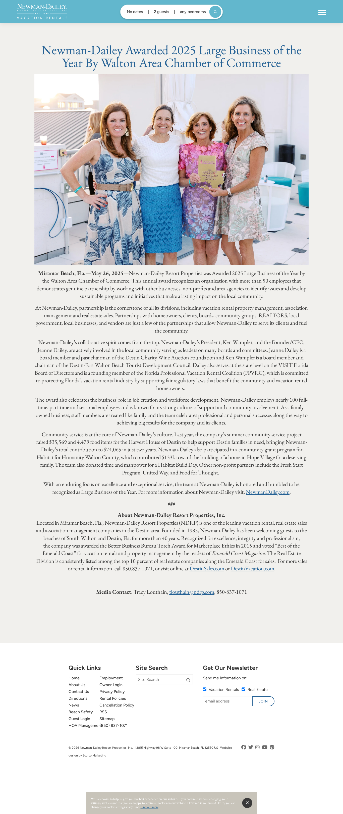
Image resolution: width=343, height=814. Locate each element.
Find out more (149, 807)
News (74, 705)
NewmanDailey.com (268, 492)
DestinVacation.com (252, 568)
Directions (78, 698)
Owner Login (111, 684)
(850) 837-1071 (113, 725)
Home (74, 678)
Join (263, 701)
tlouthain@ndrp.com (191, 591)
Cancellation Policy (116, 705)
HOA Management (85, 725)
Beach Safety (81, 712)
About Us (77, 684)
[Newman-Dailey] (42, 11)
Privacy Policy (112, 691)
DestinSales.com (207, 568)
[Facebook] (244, 747)
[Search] (188, 680)
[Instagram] (258, 747)
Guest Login (79, 718)
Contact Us (79, 691)
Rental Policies (112, 698)
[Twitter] (251, 747)
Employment (111, 678)
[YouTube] (265, 747)
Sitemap (107, 718)
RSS (103, 712)
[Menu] (322, 13)
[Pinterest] (272, 747)
